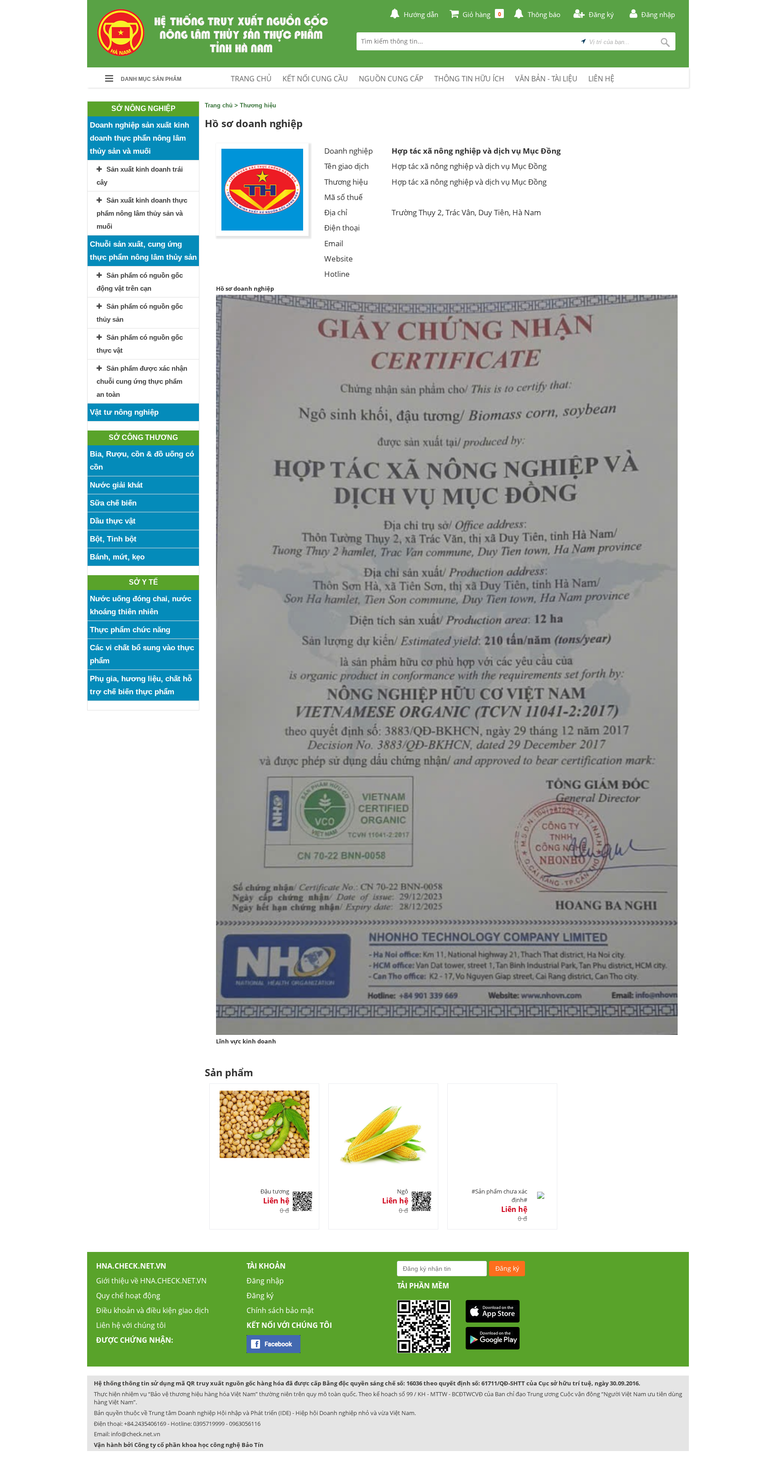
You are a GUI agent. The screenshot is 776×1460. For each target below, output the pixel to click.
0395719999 (209, 1424)
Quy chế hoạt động (128, 1295)
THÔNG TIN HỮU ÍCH (469, 79)
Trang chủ (219, 105)
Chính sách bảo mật (280, 1310)
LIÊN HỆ (601, 79)
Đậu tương (274, 1191)
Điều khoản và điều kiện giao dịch (152, 1310)
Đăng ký (260, 1295)
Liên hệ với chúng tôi (131, 1325)
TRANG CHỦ (251, 79)
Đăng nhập (265, 1281)
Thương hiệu (258, 105)
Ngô (402, 1191)
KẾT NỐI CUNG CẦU (315, 79)
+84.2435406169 (145, 1424)
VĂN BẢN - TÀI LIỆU (546, 79)
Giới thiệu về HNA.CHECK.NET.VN (151, 1281)
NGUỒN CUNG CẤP (391, 79)
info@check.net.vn (135, 1434)
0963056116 (244, 1424)
